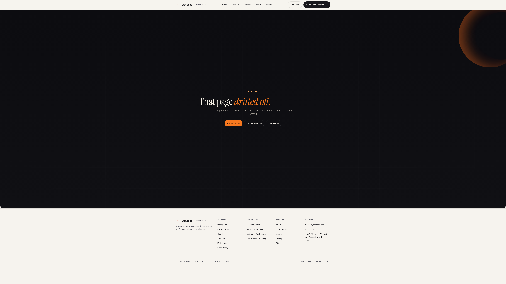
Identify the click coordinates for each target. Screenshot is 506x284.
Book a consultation (315, 5)
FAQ (278, 243)
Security (320, 261)
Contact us (274, 123)
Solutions (236, 5)
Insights (279, 234)
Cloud (220, 234)
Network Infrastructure (256, 234)
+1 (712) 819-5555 (313, 229)
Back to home (233, 123)
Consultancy (222, 248)
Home (224, 5)
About (258, 5)
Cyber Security (223, 229)
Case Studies (282, 229)
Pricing (279, 238)
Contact (268, 5)
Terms (310, 261)
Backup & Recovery (255, 229)
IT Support (222, 243)
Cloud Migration (253, 225)
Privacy (302, 261)
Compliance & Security (256, 238)
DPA (328, 261)
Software (221, 238)
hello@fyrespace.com (314, 225)
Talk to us (294, 5)
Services (247, 5)
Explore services (254, 123)
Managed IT (222, 225)
